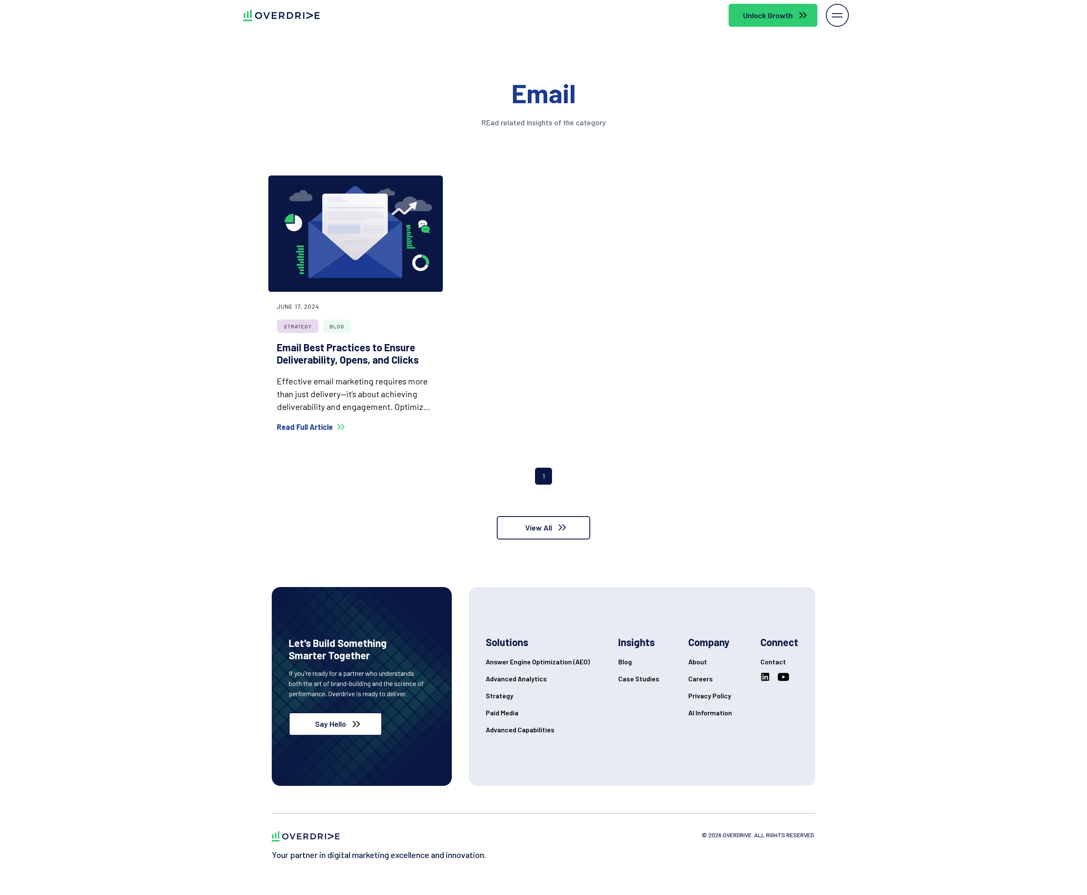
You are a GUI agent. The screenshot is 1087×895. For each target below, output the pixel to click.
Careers (700, 679)
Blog (625, 662)
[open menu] (837, 15)
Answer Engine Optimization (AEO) (538, 662)
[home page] (275, 15)
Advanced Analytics (516, 679)
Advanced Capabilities (520, 730)
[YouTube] (785, 677)
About (697, 662)
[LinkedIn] (766, 677)
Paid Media (502, 713)
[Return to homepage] (306, 835)
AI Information (710, 713)
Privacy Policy (709, 696)
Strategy (499, 696)
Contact (773, 662)
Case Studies (638, 679)
